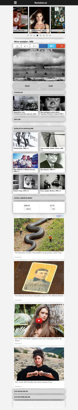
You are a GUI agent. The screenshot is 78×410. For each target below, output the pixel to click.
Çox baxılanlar (29, 407)
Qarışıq (52, 407)
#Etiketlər (60, 407)
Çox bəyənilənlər (41, 407)
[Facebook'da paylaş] (43, 46)
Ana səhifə (18, 407)
